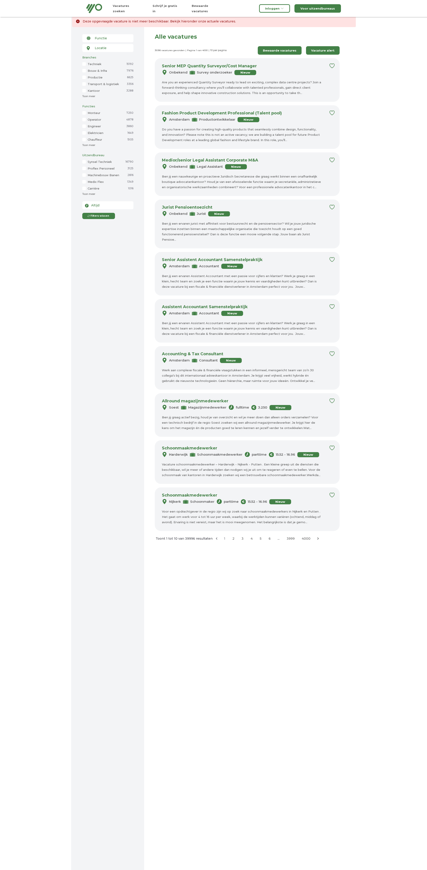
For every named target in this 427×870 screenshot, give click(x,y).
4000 (306, 539)
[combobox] (107, 38)
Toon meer (88, 96)
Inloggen (272, 8)
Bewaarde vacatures (279, 50)
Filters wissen (100, 215)
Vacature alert (322, 50)
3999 (291, 539)
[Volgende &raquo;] (318, 539)
